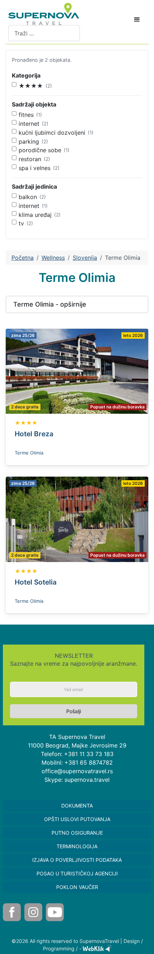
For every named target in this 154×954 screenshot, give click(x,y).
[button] (77, 304)
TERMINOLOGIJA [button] (77, 846)
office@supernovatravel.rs (77, 771)
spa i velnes (34, 168)
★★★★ (31, 85)
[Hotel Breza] (77, 370)
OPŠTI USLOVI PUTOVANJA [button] (77, 819)
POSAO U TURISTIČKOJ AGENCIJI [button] (77, 873)
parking (29, 141)
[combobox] (44, 33)
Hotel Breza (34, 433)
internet (29, 123)
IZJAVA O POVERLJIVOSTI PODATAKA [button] (77, 860)
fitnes (26, 114)
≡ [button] (137, 19)
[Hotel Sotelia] (77, 518)
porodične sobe (40, 150)
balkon (28, 196)
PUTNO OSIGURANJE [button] (77, 833)
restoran (30, 159)
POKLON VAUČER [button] (77, 887)
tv (21, 223)
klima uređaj (35, 214)
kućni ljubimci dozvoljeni (52, 132)
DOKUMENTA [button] (77, 806)
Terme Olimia (29, 453)
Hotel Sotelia (36, 582)
